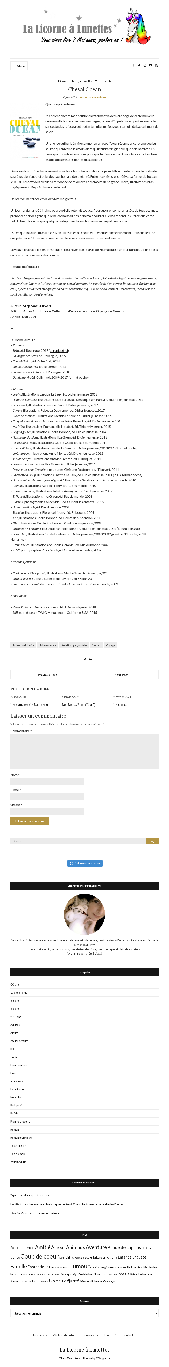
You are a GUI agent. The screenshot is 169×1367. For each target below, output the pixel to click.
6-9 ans (14, 1008)
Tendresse (39, 1281)
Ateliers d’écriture (64, 1335)
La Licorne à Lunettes (85, 1350)
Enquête (139, 1257)
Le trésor (120, 704)
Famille (18, 1266)
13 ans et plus (67, 81)
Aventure (96, 1247)
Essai (13, 1073)
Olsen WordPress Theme (75, 1358)
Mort (57, 1274)
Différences (75, 1257)
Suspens (25, 1281)
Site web (16, 805)
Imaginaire (106, 1267)
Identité (94, 1267)
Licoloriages (90, 1335)
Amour (58, 1247)
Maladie (50, 1274)
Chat (149, 1248)
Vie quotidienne (91, 1281)
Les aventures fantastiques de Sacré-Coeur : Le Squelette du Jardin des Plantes (76, 1204)
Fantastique (38, 1266)
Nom (15, 775)
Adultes (15, 1024)
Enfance (124, 1257)
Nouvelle (85, 81)
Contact (127, 1335)
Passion (113, 1274)
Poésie (14, 1113)
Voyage (110, 645)
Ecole (88, 1257)
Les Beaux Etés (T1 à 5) (78, 704)
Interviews (16, 1081)
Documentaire (18, 1065)
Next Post (121, 674)
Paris (105, 1274)
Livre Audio (17, 1089)
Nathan (88, 1274)
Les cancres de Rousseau (29, 704)
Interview (136, 1267)
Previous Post (47, 674)
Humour (79, 1265)
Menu (20, 66)
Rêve (133, 1274)
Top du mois (103, 81)
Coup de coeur (39, 1256)
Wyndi (14, 1195)
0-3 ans (14, 984)
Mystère (78, 1274)
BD (12, 1049)
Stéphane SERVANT (38, 306)
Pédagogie (16, 1105)
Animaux (75, 1247)
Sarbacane (145, 1274)
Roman (14, 1129)
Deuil (62, 1257)
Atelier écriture (19, 1041)
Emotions (109, 1257)
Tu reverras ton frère (46, 1213)
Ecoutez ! (110, 1335)
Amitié (42, 1247)
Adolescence (47, 645)
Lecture (23, 1274)
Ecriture (97, 1257)
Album (14, 1032)
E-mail (15, 790)
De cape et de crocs (37, 1195)
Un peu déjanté (64, 1281)
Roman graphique (21, 1137)
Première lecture (20, 1121)
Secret (96, 645)
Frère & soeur (58, 1267)
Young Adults (18, 1161)
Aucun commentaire (93, 97)
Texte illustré (18, 1145)
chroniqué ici (59, 350)
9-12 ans (15, 1016)
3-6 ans (14, 1000)
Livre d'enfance (36, 1274)
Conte (14, 1057)
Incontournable (121, 1267)
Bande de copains (124, 1247)
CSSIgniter (103, 1358)
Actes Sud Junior (36, 311)
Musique (66, 1274)
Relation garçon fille (74, 645)
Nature (98, 1274)
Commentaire (21, 731)
